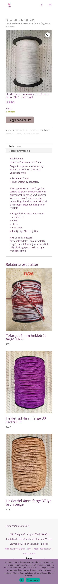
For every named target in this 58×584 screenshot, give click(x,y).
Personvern (29, 553)
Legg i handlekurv (20, 120)
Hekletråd (17, 20)
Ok (22, 580)
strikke (36, 133)
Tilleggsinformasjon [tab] (19, 150)
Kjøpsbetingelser (42, 548)
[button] (47, 34)
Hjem (8, 20)
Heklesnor (10, 133)
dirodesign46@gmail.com (18, 548)
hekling (19, 133)
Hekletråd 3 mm (33, 130)
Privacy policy (33, 580)
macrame (28, 133)
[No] (54, 571)
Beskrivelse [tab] (15, 146)
